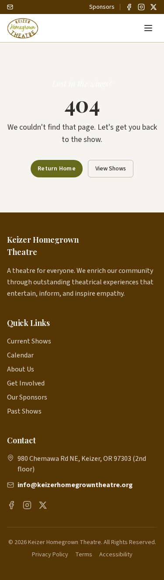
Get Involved (26, 383)
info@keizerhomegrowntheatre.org (75, 485)
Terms (83, 554)
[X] (153, 7)
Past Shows (24, 411)
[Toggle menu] (148, 28)
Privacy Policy (50, 554)
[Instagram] (141, 7)
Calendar (20, 355)
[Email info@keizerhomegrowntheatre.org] (10, 7)
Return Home (57, 168)
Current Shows (29, 341)
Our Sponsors (27, 397)
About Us (20, 369)
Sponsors (102, 7)
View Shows (110, 168)
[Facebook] (129, 7)
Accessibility (116, 554)
